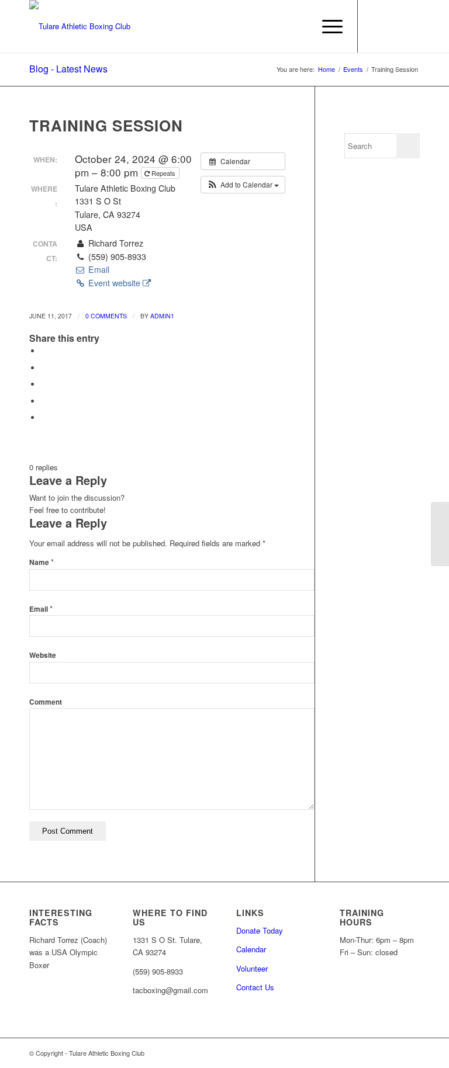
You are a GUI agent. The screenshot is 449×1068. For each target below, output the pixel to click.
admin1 (162, 315)
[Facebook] (376, 26)
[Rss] (393, 26)
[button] (243, 184)
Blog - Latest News (68, 68)
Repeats (163, 173)
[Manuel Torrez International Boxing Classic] (440, 534)
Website (42, 655)
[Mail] (411, 26)
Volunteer (252, 968)
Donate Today (259, 930)
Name (41, 562)
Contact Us (255, 987)
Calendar (251, 949)
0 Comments (106, 315)
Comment (45, 702)
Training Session (106, 125)
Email (97, 269)
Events (353, 69)
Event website (114, 283)
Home (326, 69)
